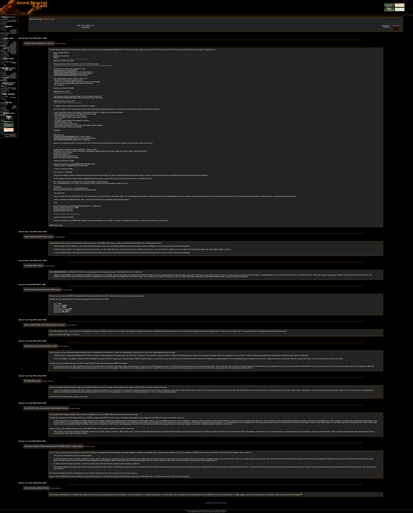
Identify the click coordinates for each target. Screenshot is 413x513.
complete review (78, 396)
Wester (58, 43)
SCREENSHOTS (12, 61)
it (54, 334)
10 (220, 502)
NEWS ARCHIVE (12, 21)
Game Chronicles (59, 310)
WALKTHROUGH (11, 49)
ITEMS (14, 42)
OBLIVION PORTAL (11, 133)
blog (91, 494)
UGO (55, 304)
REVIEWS (13, 53)
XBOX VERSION (12, 51)
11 (222, 502)
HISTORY (13, 108)
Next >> (225, 502)
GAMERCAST (12, 135)
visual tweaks (128, 296)
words (183, 452)
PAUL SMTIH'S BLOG (10, 136)
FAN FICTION (12, 30)
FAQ (15, 41)
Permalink (63, 43)
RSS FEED (13, 20)
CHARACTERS (12, 46)
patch (97, 331)
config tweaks (140, 296)
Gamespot (59, 363)
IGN (50, 387)
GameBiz (67, 243)
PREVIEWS (13, 52)
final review (79, 428)
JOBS (14, 106)
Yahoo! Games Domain (61, 308)
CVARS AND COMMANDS (9, 48)
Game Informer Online (62, 452)
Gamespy (57, 352)
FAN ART (14, 29)
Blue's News (59, 225)
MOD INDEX (13, 97)
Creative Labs (72, 331)
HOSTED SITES (12, 33)
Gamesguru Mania (92, 272)
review (94, 243)
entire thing (134, 473)
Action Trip (57, 307)
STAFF (14, 105)
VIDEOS (14, 63)
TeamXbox (186, 476)
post (101, 494)
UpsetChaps (58, 296)
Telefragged (57, 312)
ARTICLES (13, 32)
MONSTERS (13, 45)
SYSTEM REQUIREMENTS (9, 47)
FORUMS (85, 27)
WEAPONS (13, 44)
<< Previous (208, 502)
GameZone (57, 305)
